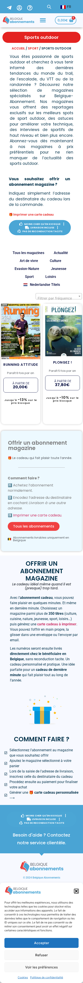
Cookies (23, 977)
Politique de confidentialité (46, 977)
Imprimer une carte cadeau (33, 214)
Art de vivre (29, 261)
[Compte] (22, 6)
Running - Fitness (20, 306)
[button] (76, 891)
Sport (33, 48)
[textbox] (59, 298)
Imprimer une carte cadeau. (37, 515)
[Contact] (12, 6)
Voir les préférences (41, 967)
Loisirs (50, 277)
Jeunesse (58, 269)
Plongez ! (62, 309)
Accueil (18, 48)
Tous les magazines (28, 253)
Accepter (41, 943)
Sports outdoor (22, 310)
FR (68, 6)
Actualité (61, 253)
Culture (55, 261)
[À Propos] (32, 6)
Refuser (41, 955)
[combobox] (59, 296)
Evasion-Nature (27, 269)
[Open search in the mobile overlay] (49, 7)
